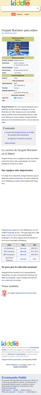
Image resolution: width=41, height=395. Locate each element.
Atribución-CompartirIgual (16, 354)
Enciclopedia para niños (9, 33)
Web (13, 14)
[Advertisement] (20, 22)
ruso (18, 107)
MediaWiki (13, 388)
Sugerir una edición (20, 367)
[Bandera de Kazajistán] (15, 98)
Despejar (33, 8)
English (27, 14)
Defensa (16, 88)
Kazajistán (21, 63)
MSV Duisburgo (8, 232)
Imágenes (19, 14)
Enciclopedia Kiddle (14, 377)
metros (19, 73)
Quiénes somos (26, 390)
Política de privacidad (8, 392)
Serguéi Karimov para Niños (12, 359)
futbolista (5, 109)
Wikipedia (16, 386)
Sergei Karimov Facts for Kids (25, 293)
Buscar (37, 8)
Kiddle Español (6, 390)
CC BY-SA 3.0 (33, 380)
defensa (9, 117)
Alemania (19, 178)
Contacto (20, 392)
